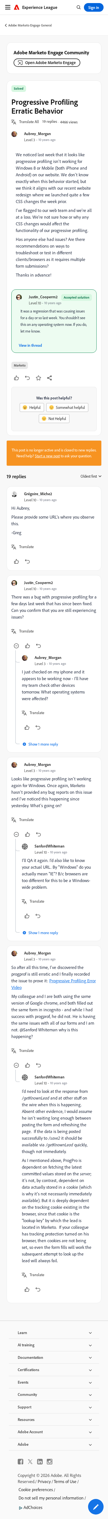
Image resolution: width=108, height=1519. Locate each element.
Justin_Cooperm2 (43, 296)
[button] (29, 122)
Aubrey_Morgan (37, 133)
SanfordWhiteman (50, 846)
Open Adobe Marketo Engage (50, 62)
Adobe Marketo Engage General (30, 25)
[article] (54, 528)
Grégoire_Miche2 (38, 493)
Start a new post (47, 455)
